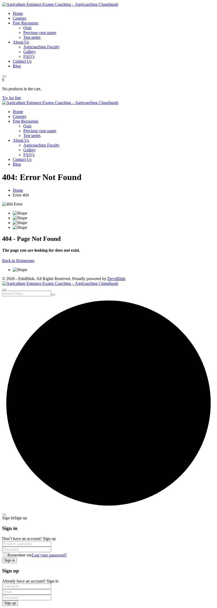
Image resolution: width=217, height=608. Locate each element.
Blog (17, 66)
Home (18, 13)
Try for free (11, 98)
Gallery (29, 51)
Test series (31, 37)
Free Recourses (25, 23)
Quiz (27, 27)
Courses (19, 18)
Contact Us (22, 61)
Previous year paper (39, 32)
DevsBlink (116, 278)
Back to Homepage (18, 260)
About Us (21, 42)
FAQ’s (28, 56)
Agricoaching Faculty (41, 47)
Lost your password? (49, 555)
